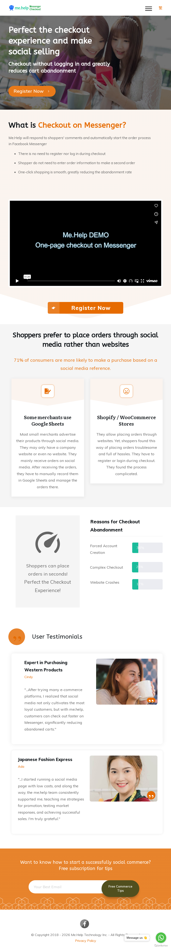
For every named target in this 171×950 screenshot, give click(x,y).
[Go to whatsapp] (161, 937)
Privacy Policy (85, 941)
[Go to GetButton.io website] (161, 945)
